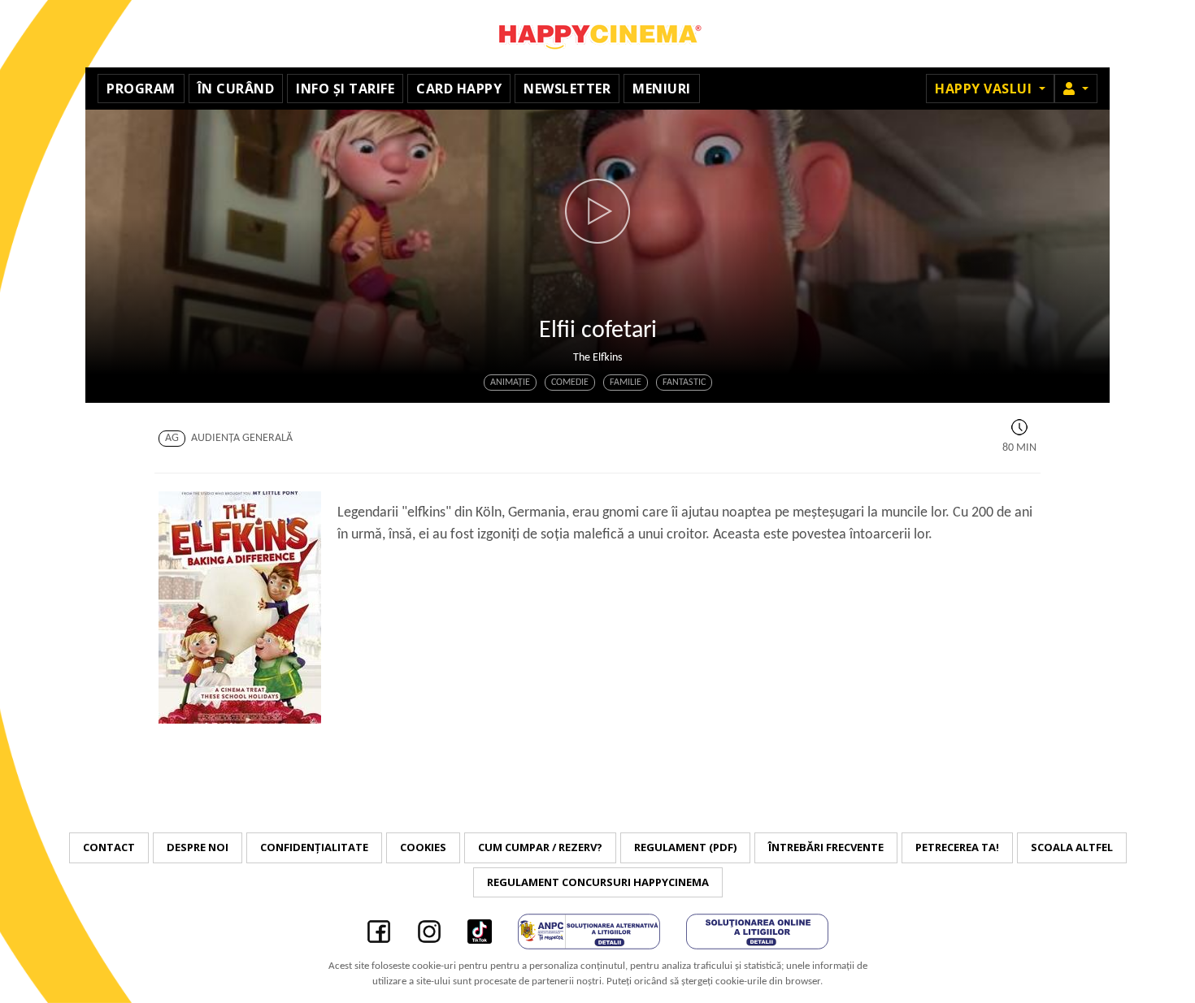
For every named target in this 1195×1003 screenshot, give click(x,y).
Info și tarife (345, 88)
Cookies (423, 847)
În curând (236, 88)
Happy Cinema (597, 33)
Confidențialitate (314, 847)
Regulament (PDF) (685, 847)
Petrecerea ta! (957, 847)
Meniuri (661, 88)
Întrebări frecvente (826, 847)
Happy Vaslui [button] (985, 88)
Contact (109, 847)
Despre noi (197, 847)
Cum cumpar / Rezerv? (540, 847)
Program (141, 88)
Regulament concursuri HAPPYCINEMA (598, 882)
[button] (1075, 88)
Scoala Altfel (1072, 847)
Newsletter (567, 88)
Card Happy (459, 88)
